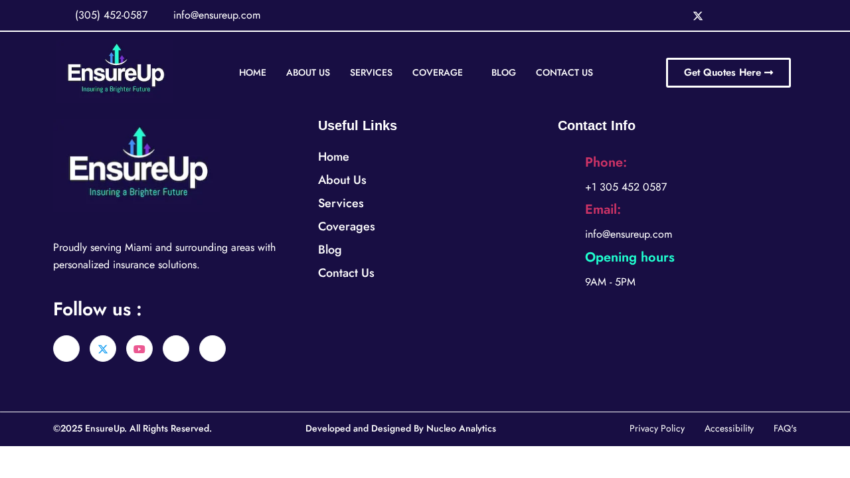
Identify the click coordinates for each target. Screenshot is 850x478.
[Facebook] (671, 15)
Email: (603, 209)
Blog (503, 72)
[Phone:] (566, 172)
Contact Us (564, 72)
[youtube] (139, 348)
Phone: (606, 162)
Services (371, 72)
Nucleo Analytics (461, 428)
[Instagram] (752, 15)
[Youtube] (780, 15)
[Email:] (566, 219)
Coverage (437, 72)
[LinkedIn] (725, 15)
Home (252, 72)
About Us (308, 72)
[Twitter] (698, 15)
